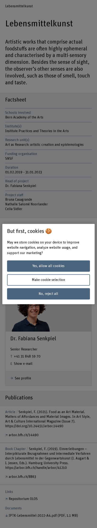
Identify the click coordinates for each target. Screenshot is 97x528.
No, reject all (48, 294)
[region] (48, 264)
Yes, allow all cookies (48, 266)
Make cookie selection (48, 280)
